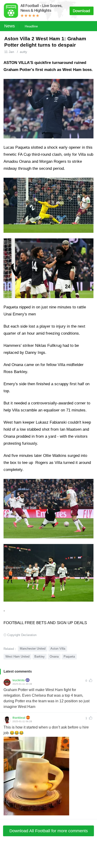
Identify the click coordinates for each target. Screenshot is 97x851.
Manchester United (32, 648)
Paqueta (69, 656)
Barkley (39, 656)
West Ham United (17, 656)
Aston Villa (57, 648)
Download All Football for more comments (48, 831)
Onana (54, 656)
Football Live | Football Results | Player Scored (49, 849)
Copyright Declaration (21, 635)
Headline (31, 26)
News (9, 26)
